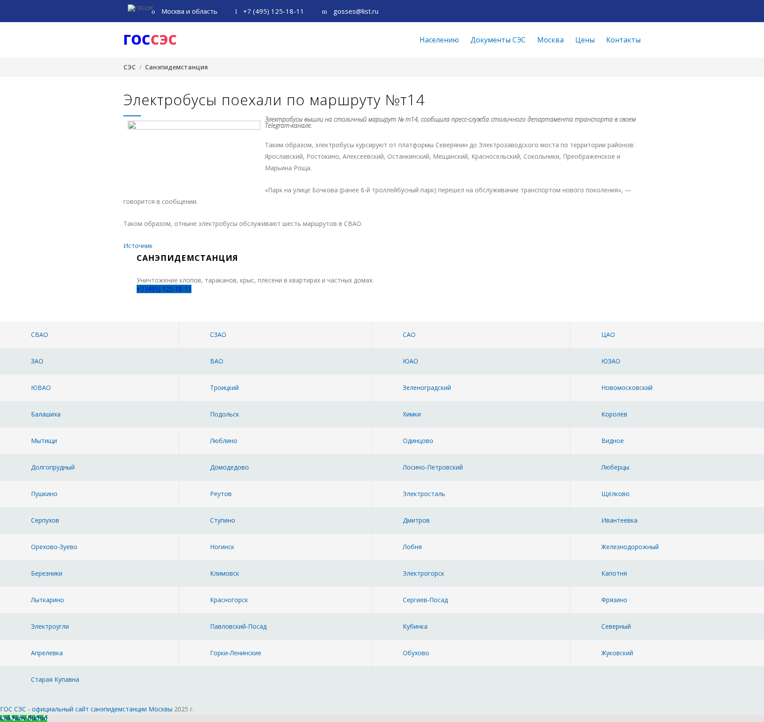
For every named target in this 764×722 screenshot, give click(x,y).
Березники (46, 573)
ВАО (216, 361)
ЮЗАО (610, 361)
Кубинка (415, 626)
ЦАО (608, 334)
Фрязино (614, 600)
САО (409, 334)
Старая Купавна (55, 679)
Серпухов (45, 520)
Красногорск (229, 600)
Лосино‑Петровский (433, 467)
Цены (585, 40)
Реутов (221, 493)
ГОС (150, 40)
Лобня (412, 546)
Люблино (223, 440)
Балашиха (46, 414)
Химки (412, 414)
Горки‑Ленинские (235, 653)
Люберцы (615, 467)
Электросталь (424, 493)
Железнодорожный (630, 546)
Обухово (416, 653)
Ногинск (222, 546)
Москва (550, 40)
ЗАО (37, 361)
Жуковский (617, 653)
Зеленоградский (427, 387)
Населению (439, 40)
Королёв (614, 414)
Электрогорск (423, 573)
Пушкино (44, 493)
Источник (138, 245)
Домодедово (229, 467)
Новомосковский (627, 387)
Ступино (222, 520)
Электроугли (50, 626)
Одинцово (418, 440)
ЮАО (410, 361)
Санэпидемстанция (176, 67)
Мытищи (44, 440)
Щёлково (615, 493)
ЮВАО (41, 387)
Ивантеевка (619, 520)
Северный (616, 626)
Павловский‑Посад (238, 626)
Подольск (224, 414)
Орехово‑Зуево (54, 546)
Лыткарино (47, 600)
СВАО (39, 334)
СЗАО (218, 334)
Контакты (623, 40)
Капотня (614, 573)
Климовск (224, 573)
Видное (612, 440)
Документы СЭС (498, 40)
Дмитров (416, 520)
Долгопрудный (53, 467)
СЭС (129, 67)
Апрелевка (47, 653)
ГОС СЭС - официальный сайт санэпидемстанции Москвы (86, 709)
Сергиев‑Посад (425, 600)
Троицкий (224, 387)
